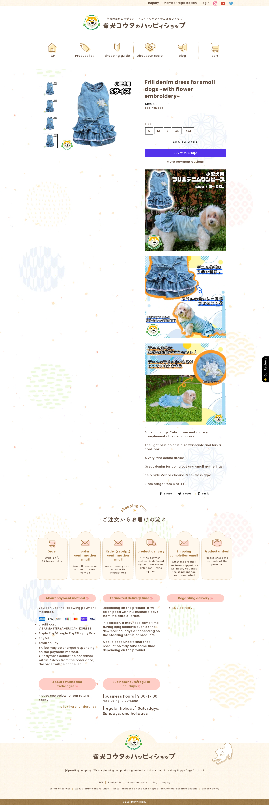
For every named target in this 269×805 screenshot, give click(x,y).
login (205, 3)
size (148, 124)
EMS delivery (182, 608)
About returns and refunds (92, 788)
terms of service (60, 788)
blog (182, 56)
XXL (188, 131)
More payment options (185, 162)
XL (177, 131)
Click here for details (77, 707)
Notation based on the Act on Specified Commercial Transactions (155, 788)
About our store (150, 56)
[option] (96, 115)
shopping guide (117, 56)
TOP (52, 56)
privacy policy (210, 788)
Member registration (180, 3)
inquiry (153, 3)
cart (215, 56)
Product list (84, 56)
